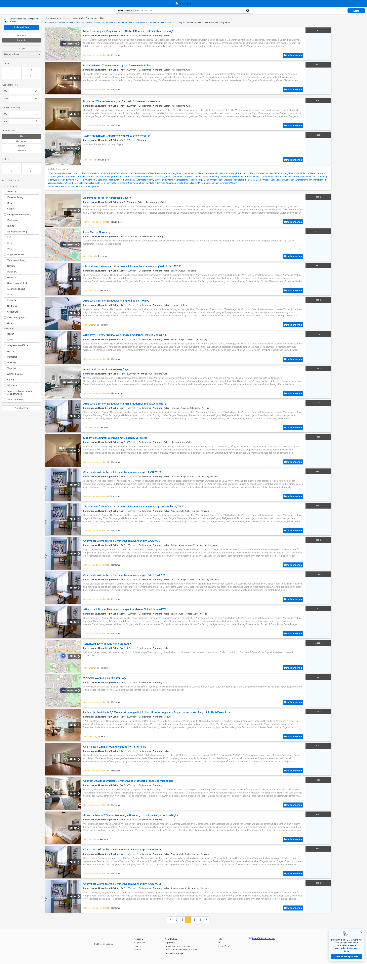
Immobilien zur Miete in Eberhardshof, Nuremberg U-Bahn (146, 176)
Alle (21, 136)
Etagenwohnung (15, 197)
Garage (10, 323)
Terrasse (11, 368)
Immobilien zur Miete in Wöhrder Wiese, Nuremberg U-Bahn (200, 176)
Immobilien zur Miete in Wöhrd (61, 173)
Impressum (170, 942)
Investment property (17, 317)
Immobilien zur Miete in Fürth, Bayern (130, 22)
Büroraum (12, 385)
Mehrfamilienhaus (16, 289)
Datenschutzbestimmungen (178, 946)
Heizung (11, 362)
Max (6, 99)
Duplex (10, 226)
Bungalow (12, 271)
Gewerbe (21, 150)
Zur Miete (21, 40)
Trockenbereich (15, 399)
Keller (10, 339)
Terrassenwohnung (16, 260)
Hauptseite (49, 22)
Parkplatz (12, 356)
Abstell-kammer (15, 374)
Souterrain (12, 306)
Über (136, 946)
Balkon (10, 334)
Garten (10, 379)
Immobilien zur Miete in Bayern (68, 22)
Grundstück (12, 311)
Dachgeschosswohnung (19, 214)
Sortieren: (21, 48)
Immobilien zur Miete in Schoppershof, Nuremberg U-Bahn (210, 183)
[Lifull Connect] (262, 946)
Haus (9, 243)
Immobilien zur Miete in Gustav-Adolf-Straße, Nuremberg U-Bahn (213, 173)
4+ (31, 76)
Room (10, 203)
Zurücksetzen (21, 408)
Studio (10, 208)
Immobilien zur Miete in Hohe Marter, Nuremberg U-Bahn (235, 180)
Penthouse (12, 220)
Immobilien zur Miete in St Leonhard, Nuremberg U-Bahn (101, 173)
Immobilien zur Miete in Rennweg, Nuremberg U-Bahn (159, 183)
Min (5, 91)
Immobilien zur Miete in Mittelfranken (98, 22)
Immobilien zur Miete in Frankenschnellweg (164, 22)
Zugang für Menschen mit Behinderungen (19, 392)
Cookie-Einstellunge (174, 953)
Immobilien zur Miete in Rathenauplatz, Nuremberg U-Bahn (254, 176)
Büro (9, 294)
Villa (9, 248)
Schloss (11, 266)
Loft (9, 237)
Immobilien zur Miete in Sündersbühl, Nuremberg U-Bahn (269, 173)
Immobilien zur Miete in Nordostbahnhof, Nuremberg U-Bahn (181, 180)
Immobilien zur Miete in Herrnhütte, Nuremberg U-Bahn (109, 183)
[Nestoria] (184, 3)
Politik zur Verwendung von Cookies (181, 950)
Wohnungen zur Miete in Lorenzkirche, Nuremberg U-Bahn (74, 187)
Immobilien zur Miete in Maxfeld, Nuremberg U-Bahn (79, 180)
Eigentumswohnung (17, 231)
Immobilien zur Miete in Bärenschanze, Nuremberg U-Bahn (92, 176)
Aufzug (10, 351)
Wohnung (11, 191)
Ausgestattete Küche (17, 345)
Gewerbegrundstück (17, 283)
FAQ (219, 942)
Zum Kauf (21, 35)
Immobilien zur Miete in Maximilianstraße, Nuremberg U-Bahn (155, 173)
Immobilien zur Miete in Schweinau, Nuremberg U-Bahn (128, 180)
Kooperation (139, 942)
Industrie (11, 300)
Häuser (21, 146)
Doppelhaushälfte (16, 254)
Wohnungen (21, 141)
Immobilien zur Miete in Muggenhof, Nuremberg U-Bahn (287, 180)
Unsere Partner (224, 946)
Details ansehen (293, 55)
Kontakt (137, 950)
